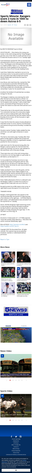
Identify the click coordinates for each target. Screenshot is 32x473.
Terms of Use (16, 452)
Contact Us (16, 446)
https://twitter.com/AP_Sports (9, 226)
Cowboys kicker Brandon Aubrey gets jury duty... (23, 295)
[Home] (11, 5)
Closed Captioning (16, 439)
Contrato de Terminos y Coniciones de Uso (16, 454)
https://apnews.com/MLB (17, 224)
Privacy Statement (16, 450)
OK (16, 470)
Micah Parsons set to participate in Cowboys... (7, 279)
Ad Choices (16, 443)
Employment (16, 441)
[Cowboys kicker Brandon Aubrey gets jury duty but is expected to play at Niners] (24, 287)
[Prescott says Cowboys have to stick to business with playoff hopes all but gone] (24, 257)
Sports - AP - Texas (12, 25)
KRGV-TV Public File (16, 445)
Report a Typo (4, 239)
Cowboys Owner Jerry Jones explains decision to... (23, 279)
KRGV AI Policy (16, 448)
